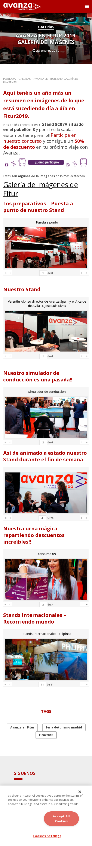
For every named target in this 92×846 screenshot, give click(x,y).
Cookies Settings (47, 836)
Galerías (46, 27)
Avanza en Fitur (22, 727)
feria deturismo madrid (64, 727)
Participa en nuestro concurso (40, 138)
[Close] (80, 792)
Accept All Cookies (61, 818)
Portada (9, 79)
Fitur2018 (46, 735)
